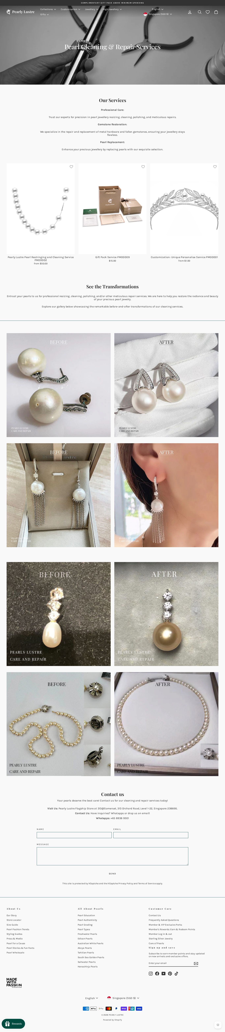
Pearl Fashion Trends (18, 929)
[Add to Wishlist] (71, 166)
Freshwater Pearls (87, 934)
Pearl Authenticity (87, 920)
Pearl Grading (85, 924)
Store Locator (14, 920)
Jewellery (90, 9)
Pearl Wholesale (15, 952)
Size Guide (12, 924)
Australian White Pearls (90, 943)
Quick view (41, 250)
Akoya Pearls (85, 948)
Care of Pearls (156, 943)
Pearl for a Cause (16, 943)
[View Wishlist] (208, 12)
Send (112, 873)
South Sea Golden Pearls (91, 957)
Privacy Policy (125, 883)
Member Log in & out (160, 934)
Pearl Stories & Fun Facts (20, 948)
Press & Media (15, 938)
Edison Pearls (85, 938)
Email (117, 829)
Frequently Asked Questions (164, 920)
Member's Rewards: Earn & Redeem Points (172, 929)
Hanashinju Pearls (88, 966)
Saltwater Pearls (87, 962)
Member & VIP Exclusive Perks (165, 924)
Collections (46, 9)
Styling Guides (14, 934)
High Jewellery (111, 9)
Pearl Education (86, 915)
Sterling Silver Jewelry (161, 938)
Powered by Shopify (112, 1020)
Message (43, 844)
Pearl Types (84, 929)
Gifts (43, 14)
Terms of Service (147, 883)
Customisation (69, 9)
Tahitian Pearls (86, 952)
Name (40, 829)
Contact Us (155, 915)
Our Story (12, 915)
